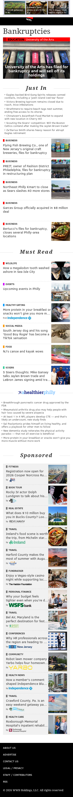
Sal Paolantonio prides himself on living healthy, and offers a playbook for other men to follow (33, 425)
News (29, 19)
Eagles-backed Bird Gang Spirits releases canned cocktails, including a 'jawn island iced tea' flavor (34, 96)
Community (16, 654)
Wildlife (11, 263)
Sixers (10, 367)
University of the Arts (40, 39)
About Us (9, 747)
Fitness (14, 466)
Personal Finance (20, 591)
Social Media (14, 325)
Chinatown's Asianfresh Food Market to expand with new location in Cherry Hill (33, 117)
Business (11, 140)
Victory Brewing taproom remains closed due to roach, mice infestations (33, 103)
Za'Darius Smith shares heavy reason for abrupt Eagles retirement (34, 131)
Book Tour (15, 487)
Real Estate (16, 508)
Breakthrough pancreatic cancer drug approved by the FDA (35, 404)
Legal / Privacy (13, 768)
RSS (5, 781)
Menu (67, 21)
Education (16, 39)
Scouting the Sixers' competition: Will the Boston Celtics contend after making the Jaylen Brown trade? (36, 124)
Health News (17, 675)
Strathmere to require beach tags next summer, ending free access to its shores (33, 110)
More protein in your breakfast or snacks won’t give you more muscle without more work (35, 439)
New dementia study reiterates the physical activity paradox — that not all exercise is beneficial (32, 432)
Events (10, 284)
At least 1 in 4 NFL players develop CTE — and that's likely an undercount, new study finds (34, 418)
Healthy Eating (15, 305)
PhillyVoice (9, 21)
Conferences (17, 633)
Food (9, 346)
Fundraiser (16, 570)
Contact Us (10, 761)
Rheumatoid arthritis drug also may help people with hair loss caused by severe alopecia (33, 411)
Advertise (9, 754)
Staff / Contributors (17, 775)
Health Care (16, 716)
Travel (13, 529)
